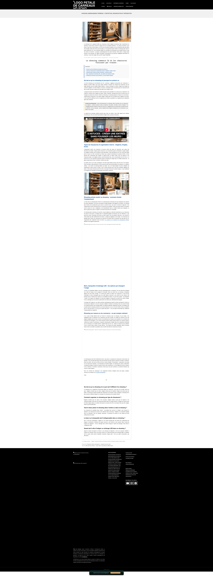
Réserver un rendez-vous (119, 6)
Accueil (102, 3)
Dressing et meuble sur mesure (116, 441)
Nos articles (108, 3)
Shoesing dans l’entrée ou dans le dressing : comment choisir (99, 72)
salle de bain (133, 3)
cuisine (127, 3)
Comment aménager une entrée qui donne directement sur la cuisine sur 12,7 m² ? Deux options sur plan (114, 456)
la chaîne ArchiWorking (100, 372)
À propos (103, 6)
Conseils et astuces (86, 441)
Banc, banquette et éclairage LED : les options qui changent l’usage (100, 73)
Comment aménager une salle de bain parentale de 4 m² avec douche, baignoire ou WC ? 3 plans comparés (115, 461)
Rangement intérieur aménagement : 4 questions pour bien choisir (99, 444)
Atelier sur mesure (129, 6)
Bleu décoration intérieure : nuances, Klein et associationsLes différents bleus (99, 445)
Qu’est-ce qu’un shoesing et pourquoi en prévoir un (96, 69)
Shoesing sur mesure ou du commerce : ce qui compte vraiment (99, 75)
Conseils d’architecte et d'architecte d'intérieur (103, 441)
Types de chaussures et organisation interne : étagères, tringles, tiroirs (101, 70)
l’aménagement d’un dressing (111, 53)
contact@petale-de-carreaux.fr (131, 454)
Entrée (124, 441)
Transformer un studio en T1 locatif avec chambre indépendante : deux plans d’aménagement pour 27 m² (114, 465)
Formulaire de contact (129, 458)
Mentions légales (129, 468)
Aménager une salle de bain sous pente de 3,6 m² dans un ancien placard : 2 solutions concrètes (114, 470)
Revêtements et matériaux (119, 3)
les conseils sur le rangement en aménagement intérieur (117, 219)
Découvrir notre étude (115, 572)
